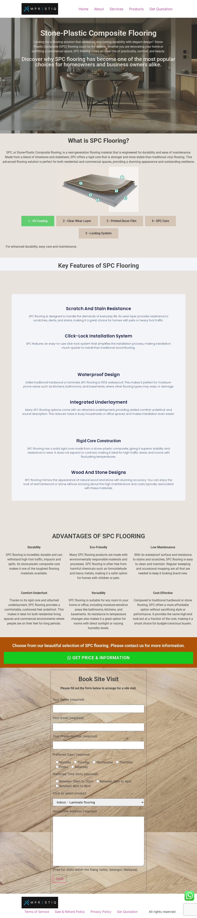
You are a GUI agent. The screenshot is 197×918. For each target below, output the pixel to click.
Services (116, 9)
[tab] (37, 221)
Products (136, 9)
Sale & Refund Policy (70, 912)
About (99, 9)
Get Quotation (161, 9)
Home (83, 9)
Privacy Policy (101, 912)
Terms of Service (36, 912)
